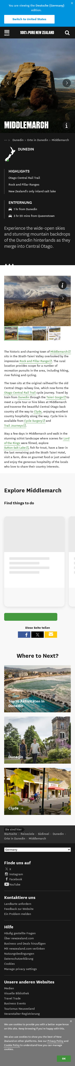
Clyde (37, 411)
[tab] (11, 333)
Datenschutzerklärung (18, 959)
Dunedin (24, 397)
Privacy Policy (55, 1040)
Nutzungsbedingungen (19, 953)
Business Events (15, 1003)
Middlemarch (60, 351)
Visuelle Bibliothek (16, 993)
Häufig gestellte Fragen (20, 933)
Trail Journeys (15, 425)
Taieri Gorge (56, 397)
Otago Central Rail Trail (20, 392)
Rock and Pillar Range (36, 361)
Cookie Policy (12, 1045)
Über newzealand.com (19, 938)
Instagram (16, 874)
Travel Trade (12, 998)
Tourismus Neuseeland (19, 1009)
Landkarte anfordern (17, 904)
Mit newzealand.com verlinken (24, 948)
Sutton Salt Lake (16, 447)
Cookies (9, 964)
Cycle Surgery (34, 421)
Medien (9, 988)
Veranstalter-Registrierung (22, 1014)
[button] (6, 32)
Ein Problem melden (17, 914)
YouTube (14, 884)
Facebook (15, 879)
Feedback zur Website (19, 909)
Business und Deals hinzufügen (25, 943)
